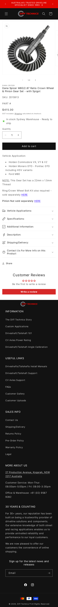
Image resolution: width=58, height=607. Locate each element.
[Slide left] (23, 80)
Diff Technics (23, 604)
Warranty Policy (14, 447)
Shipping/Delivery (15, 426)
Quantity (6, 129)
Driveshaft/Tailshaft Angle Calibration (26, 347)
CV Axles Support (15, 380)
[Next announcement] (53, 4)
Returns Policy (13, 433)
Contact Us (11, 420)
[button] (6, 13)
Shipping (18, 114)
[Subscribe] (49, 573)
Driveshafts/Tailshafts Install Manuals (26, 366)
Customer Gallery (15, 393)
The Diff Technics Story (18, 319)
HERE (24, 194)
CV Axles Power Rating (18, 340)
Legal (8, 454)
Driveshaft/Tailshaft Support (21, 373)
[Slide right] (35, 80)
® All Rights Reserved (39, 604)
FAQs (8, 387)
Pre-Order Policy (14, 440)
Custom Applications (16, 326)
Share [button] (9, 263)
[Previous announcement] (5, 4)
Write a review (29, 291)
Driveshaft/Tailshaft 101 (18, 333)
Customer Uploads (15, 400)
